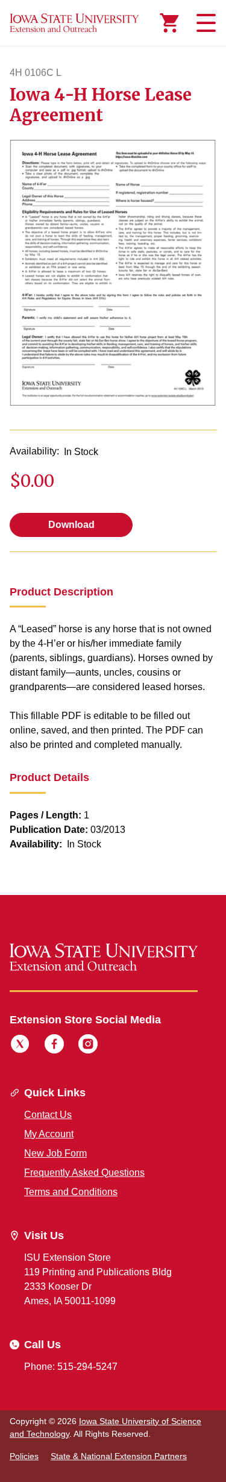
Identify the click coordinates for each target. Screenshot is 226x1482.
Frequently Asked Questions (84, 1172)
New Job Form (55, 1153)
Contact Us (48, 1115)
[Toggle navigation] (204, 23)
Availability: (34, 451)
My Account (49, 1134)
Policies (24, 1456)
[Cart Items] (169, 23)
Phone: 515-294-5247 (71, 1366)
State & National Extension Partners (119, 1456)
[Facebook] (54, 1046)
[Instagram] (88, 1046)
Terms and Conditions (71, 1192)
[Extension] (74, 23)
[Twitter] (20, 1046)
